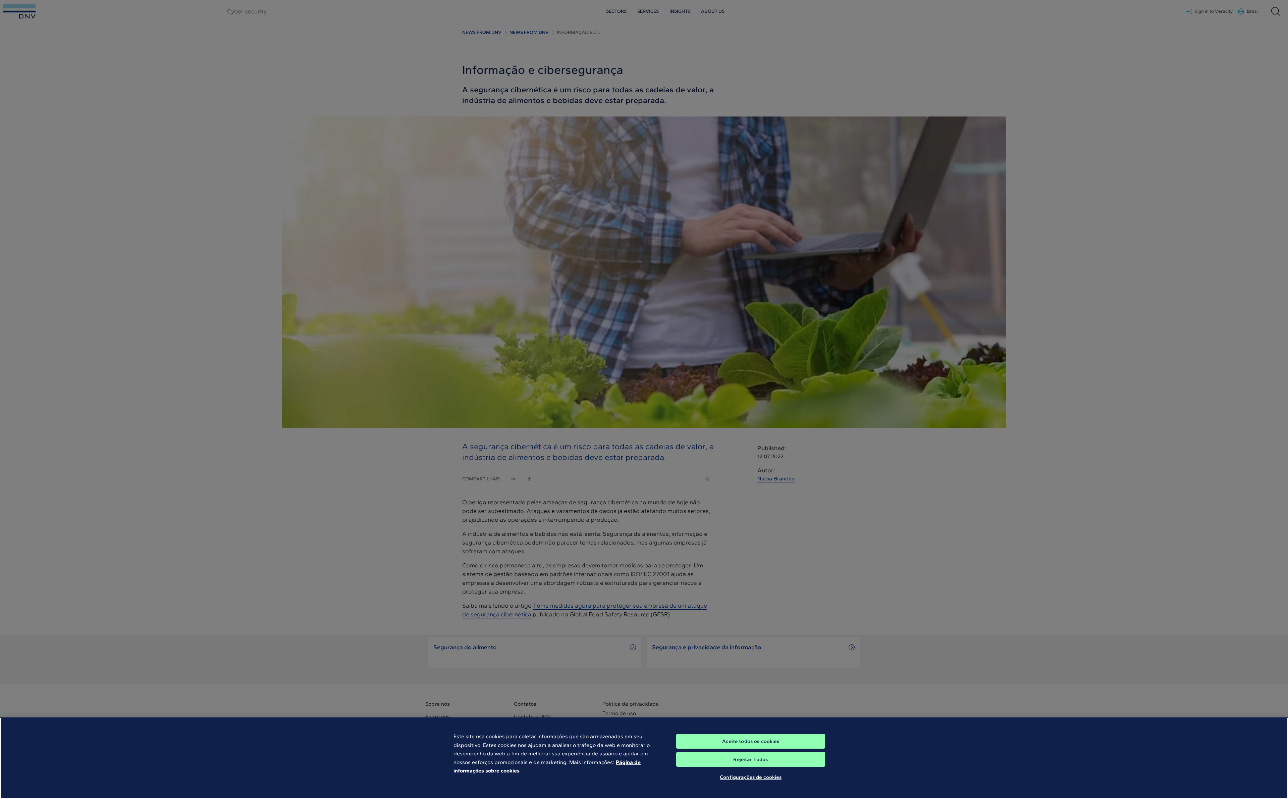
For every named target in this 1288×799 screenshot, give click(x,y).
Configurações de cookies (751, 777)
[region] (644, 758)
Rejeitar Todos (750, 759)
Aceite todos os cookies (750, 741)
